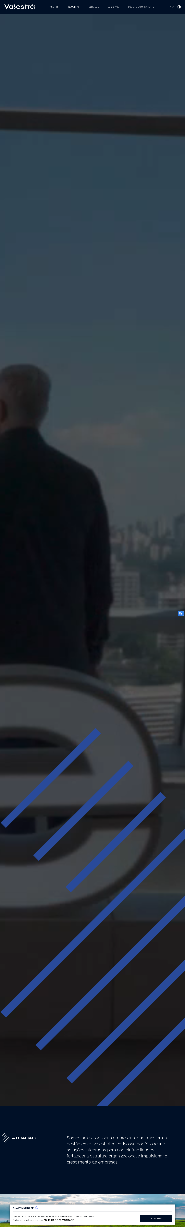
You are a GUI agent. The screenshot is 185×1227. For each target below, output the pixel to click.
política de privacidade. (59, 1220)
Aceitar (156, 1218)
